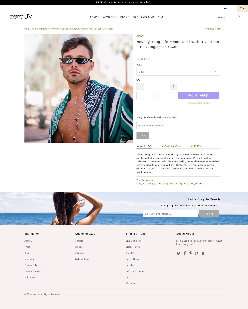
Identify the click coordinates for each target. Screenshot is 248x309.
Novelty (129, 265)
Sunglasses (147, 180)
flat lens (157, 183)
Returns (79, 247)
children (149, 183)
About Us (29, 241)
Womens (109, 17)
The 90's (130, 253)
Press (27, 247)
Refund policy (31, 277)
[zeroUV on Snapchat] (202, 253)
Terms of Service (32, 271)
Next (219, 29)
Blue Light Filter (133, 241)
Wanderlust (131, 283)
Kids (161, 17)
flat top (165, 183)
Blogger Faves (133, 247)
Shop (94, 17)
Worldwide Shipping (112, 2)
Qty (138, 79)
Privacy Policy (31, 265)
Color (139, 65)
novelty (179, 183)
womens (199, 183)
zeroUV (140, 36)
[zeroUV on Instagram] (196, 253)
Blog (26, 253)
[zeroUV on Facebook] (184, 253)
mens (172, 183)
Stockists (29, 259)
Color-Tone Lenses (135, 271)
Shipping (195, 146)
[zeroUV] (21, 16)
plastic (186, 183)
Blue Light (148, 17)
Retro (128, 277)
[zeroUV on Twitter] (178, 253)
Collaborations (82, 259)
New (136, 17)
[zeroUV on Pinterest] (190, 253)
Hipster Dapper (133, 259)
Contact (79, 241)
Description (143, 146)
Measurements (171, 146)
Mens (124, 17)
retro (192, 183)
